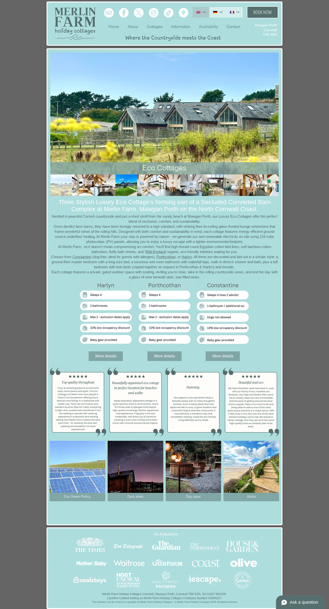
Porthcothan (166, 257)
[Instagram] (153, 13)
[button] (78, 401)
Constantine (81, 257)
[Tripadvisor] (109, 13)
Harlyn (187, 257)
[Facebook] (124, 13)
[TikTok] (168, 13)
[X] (139, 13)
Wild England (155, 252)
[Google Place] (183, 13)
